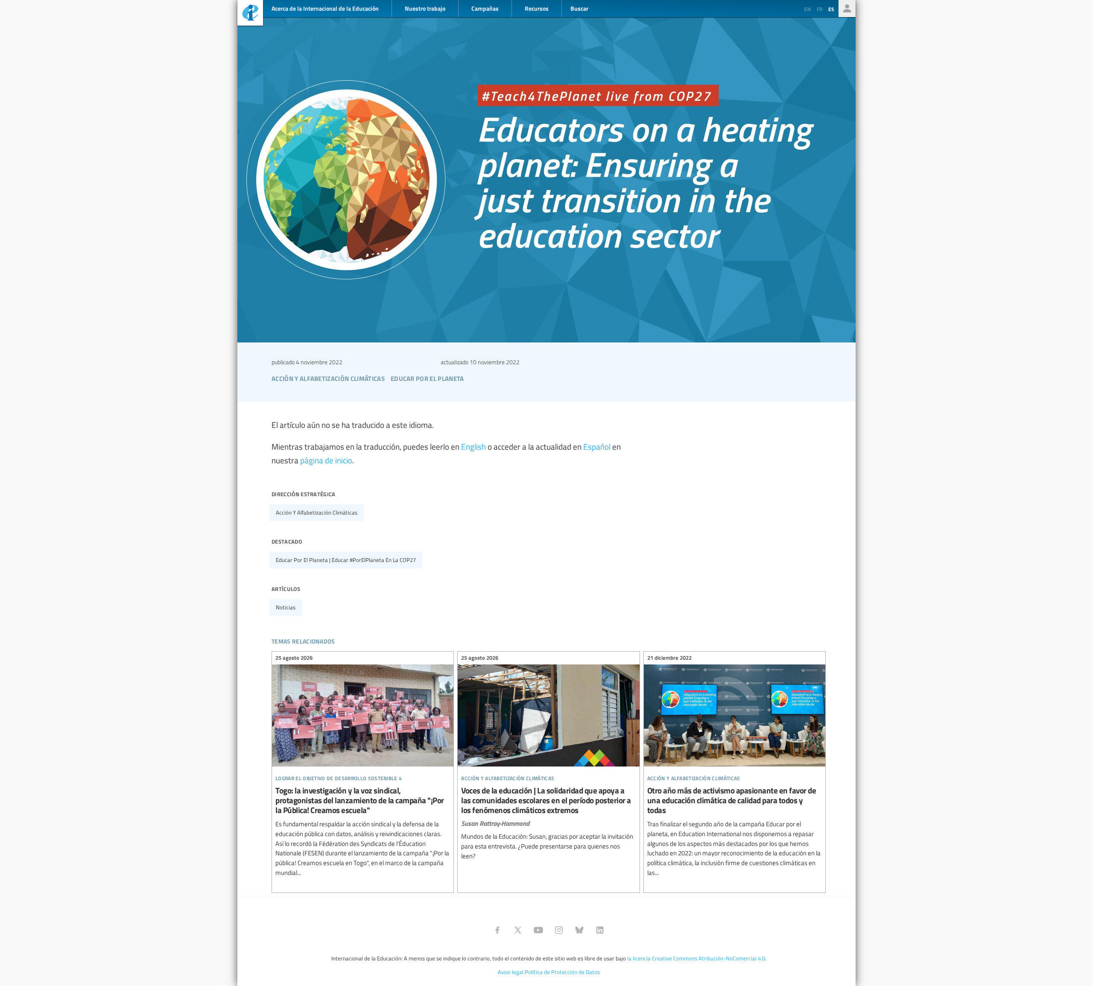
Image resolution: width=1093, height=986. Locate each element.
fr (819, 9)
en (807, 9)
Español (597, 446)
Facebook (497, 930)
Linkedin (600, 930)
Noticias (285, 607)
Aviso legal (510, 972)
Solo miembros (847, 8)
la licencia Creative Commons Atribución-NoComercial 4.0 (696, 958)
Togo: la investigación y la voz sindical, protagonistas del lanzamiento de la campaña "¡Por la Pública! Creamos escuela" (362, 767)
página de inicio (326, 459)
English (473, 446)
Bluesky (579, 930)
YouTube (538, 930)
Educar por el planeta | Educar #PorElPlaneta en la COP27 (346, 560)
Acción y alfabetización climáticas (316, 512)
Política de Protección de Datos (562, 972)
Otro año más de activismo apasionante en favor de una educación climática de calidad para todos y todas (734, 767)
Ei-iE (250, 14)
